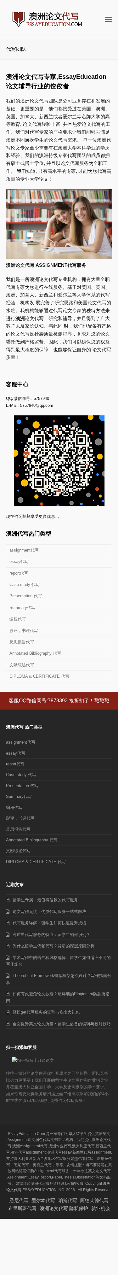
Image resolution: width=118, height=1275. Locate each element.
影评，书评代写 (23, 630)
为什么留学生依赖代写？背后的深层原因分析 (53, 946)
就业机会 (100, 1208)
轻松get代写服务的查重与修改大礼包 (46, 1012)
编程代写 (17, 619)
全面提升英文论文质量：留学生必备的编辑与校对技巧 (62, 1023)
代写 (70, 1100)
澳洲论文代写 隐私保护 (64, 1208)
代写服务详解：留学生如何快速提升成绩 (49, 923)
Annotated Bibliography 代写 (35, 653)
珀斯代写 (67, 1200)
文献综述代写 (21, 665)
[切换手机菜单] (108, 19)
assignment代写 (24, 550)
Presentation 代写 (25, 596)
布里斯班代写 (22, 1208)
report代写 (18, 573)
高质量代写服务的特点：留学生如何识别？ (51, 934)
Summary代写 (22, 607)
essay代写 (19, 561)
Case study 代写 (24, 584)
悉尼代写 (18, 1200)
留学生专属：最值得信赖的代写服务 (45, 900)
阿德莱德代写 (94, 1200)
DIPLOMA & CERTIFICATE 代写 (39, 676)
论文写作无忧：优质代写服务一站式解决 (49, 911)
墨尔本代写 (43, 1200)
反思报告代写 (21, 642)
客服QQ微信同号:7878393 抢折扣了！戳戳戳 (59, 700)
